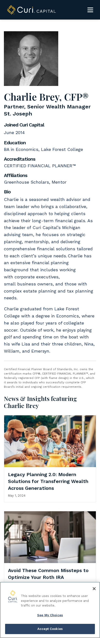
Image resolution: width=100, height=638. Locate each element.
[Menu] (90, 10)
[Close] (94, 588)
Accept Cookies (50, 629)
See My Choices (50, 615)
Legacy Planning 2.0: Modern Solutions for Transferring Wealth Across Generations (48, 481)
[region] (50, 610)
